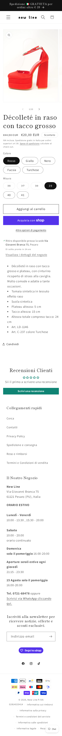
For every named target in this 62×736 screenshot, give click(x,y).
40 (9, 195)
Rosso (11, 161)
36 (11, 186)
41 (22, 195)
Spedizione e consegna (22, 445)
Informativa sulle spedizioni (33, 722)
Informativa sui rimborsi (40, 704)
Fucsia (11, 170)
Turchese (33, 170)
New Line (32, 699)
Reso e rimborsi (17, 454)
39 (50, 186)
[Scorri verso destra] (39, 109)
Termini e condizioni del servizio (33, 716)
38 (39, 186)
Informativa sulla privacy (33, 710)
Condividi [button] (12, 344)
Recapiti (44, 728)
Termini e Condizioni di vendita (27, 463)
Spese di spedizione (30, 143)
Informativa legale (26, 728)
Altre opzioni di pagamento (31, 230)
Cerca (10, 418)
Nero (47, 161)
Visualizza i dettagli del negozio (26, 255)
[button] (8, 17)
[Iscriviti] (50, 636)
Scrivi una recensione (31, 391)
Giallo (30, 161)
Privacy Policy (16, 436)
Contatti (12, 427)
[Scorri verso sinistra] (22, 109)
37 (25, 186)
